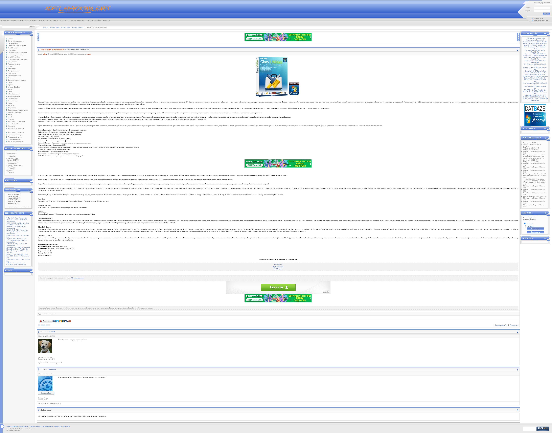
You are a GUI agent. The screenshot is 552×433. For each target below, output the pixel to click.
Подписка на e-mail (14, 139)
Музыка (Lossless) (14, 87)
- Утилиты (10, 172)
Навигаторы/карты (14, 75)
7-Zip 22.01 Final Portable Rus (16, 218)
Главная (5, 20)
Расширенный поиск (15, 137)
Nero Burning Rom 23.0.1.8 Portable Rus (535, 84)
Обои (10, 91)
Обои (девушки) (13, 94)
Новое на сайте (48, 426)
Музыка (10, 85)
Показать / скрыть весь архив (18, 207)
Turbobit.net (278, 264)
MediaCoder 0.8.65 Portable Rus (17, 249)
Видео (10, 82)
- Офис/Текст (11, 167)
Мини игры (12, 68)
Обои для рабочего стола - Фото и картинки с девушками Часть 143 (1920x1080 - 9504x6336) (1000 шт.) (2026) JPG (534, 157)
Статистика (31, 20)
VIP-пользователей (77, 278)
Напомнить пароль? (541, 20)
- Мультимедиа (11, 163)
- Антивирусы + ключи (16, 55)
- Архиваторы (11, 156)
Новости (11, 119)
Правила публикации (15, 135)
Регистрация (17, 20)
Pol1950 (52, 332)
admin (45, 54)
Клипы (10, 89)
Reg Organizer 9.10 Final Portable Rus (535, 65)
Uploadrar (530, 226)
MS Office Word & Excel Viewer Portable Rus (535, 58)
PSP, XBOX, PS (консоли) (16, 121)
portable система (58, 49)
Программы (12, 50)
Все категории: (11, 153)
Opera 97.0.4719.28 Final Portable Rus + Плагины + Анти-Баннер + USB (535, 46)
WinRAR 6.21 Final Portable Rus (535, 90)
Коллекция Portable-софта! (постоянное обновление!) (536, 39)
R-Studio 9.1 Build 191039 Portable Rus (535, 92)
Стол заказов (12, 62)
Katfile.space (278, 269)
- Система (9, 170)
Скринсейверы (13, 98)
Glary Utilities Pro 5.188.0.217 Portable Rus (535, 61)
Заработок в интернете (16, 132)
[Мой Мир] (63, 321)
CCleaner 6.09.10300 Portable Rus (535, 73)
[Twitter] (57, 321)
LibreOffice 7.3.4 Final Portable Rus (535, 55)
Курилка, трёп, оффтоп (16, 128)
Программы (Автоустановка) (18, 59)
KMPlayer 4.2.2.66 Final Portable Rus (535, 80)
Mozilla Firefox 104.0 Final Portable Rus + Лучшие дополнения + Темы (535, 42)
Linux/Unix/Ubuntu (14, 124)
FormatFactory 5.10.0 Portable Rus (18, 247)
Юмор (10, 114)
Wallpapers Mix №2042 (531, 150)
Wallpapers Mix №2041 (531, 148)
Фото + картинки (14, 96)
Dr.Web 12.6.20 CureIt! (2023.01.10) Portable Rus (535, 99)
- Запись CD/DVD (12, 160)
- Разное (9, 174)
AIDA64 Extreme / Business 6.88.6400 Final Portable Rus (16, 263)
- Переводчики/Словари (14, 165)
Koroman (52, 369)
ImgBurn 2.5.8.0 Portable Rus (16, 239)
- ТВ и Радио (10, 168)
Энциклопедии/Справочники (18, 110)
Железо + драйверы (14, 112)
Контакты (43, 20)
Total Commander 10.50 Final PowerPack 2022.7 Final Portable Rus (535, 75)
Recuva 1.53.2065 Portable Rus (16, 254)
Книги (10, 103)
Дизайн (10, 117)
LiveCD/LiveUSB (14, 57)
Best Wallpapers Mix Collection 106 (535, 196)
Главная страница (12, 426)
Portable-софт (46, 49)
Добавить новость (35, 426)
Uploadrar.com (278, 267)
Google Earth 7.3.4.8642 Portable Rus (535, 87)
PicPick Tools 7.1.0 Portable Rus (17, 230)
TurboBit (530, 224)
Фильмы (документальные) (17, 80)
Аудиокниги (12, 108)
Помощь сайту (94, 20)
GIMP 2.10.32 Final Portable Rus (17, 223)
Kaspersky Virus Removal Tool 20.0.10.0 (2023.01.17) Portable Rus (535, 96)
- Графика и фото (12, 158)
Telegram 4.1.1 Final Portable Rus (535, 54)
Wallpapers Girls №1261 (531, 162)
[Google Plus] (69, 321)
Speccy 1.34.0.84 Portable (532, 143)
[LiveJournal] (66, 321)
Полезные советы (14, 64)
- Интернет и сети (12, 162)
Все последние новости (16, 41)
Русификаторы (13, 101)
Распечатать (514, 325)
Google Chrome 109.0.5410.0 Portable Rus (535, 51)
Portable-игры (12, 48)
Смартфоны (12, 73)
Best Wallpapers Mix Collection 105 (535, 174)
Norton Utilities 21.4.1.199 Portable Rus (535, 68)
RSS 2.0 (63, 20)
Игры (10, 66)
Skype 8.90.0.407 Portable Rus (535, 71)
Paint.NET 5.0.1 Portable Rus (16, 225)
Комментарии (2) (501, 325)
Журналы (11, 105)
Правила (54, 20)
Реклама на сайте (76, 20)
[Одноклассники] (60, 321)
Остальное (11, 126)
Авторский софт (13, 71)
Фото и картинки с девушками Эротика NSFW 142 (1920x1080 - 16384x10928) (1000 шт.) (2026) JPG (535, 181)
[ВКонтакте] (54, 321)
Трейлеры (11, 78)
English (106, 20)
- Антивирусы (11, 155)
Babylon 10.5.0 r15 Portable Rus (535, 78)
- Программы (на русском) (17, 52)
